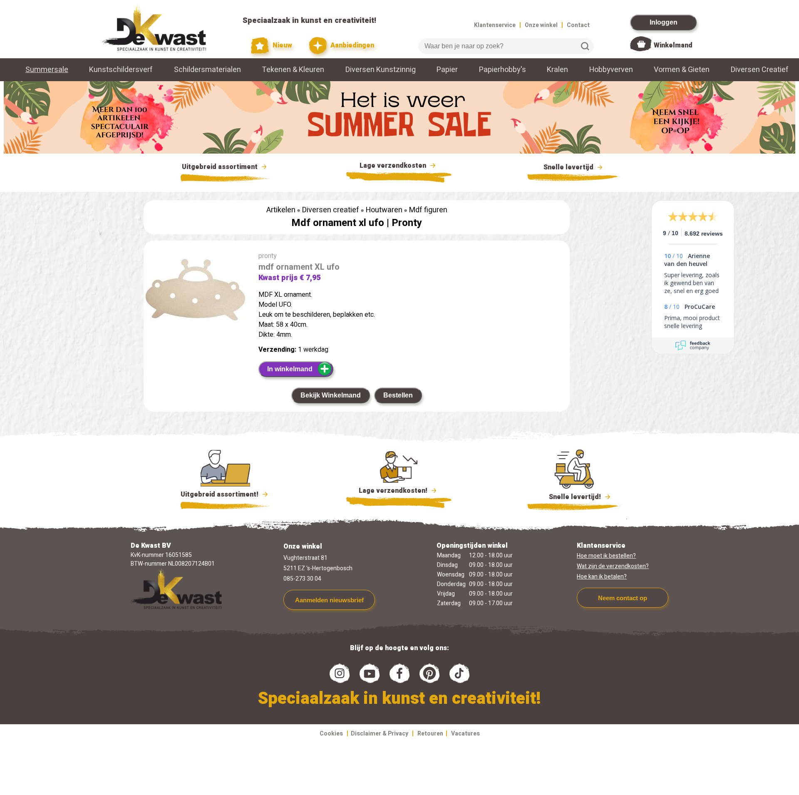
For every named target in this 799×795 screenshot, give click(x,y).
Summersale (46, 69)
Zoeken (585, 46)
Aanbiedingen (351, 45)
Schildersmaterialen (207, 69)
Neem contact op (622, 597)
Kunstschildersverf (121, 69)
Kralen (557, 69)
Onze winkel (541, 25)
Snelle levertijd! (569, 497)
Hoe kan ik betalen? (602, 576)
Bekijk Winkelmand (330, 395)
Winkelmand (673, 45)
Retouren (430, 733)
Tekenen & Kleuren (293, 69)
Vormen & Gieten (682, 69)
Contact (578, 25)
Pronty (407, 223)
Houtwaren (384, 210)
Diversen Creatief (760, 69)
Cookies (331, 733)
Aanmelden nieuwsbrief (329, 600)
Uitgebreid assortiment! (220, 494)
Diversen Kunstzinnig (380, 69)
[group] (197, 292)
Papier (447, 69)
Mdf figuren (428, 210)
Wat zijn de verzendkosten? (613, 566)
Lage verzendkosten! (394, 491)
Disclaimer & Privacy (379, 733)
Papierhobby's (502, 69)
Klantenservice (495, 25)
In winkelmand (290, 369)
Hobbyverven (611, 69)
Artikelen (280, 210)
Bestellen (398, 395)
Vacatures (465, 733)
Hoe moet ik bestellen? (606, 556)
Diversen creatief (330, 210)
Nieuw (281, 45)
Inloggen (663, 22)
